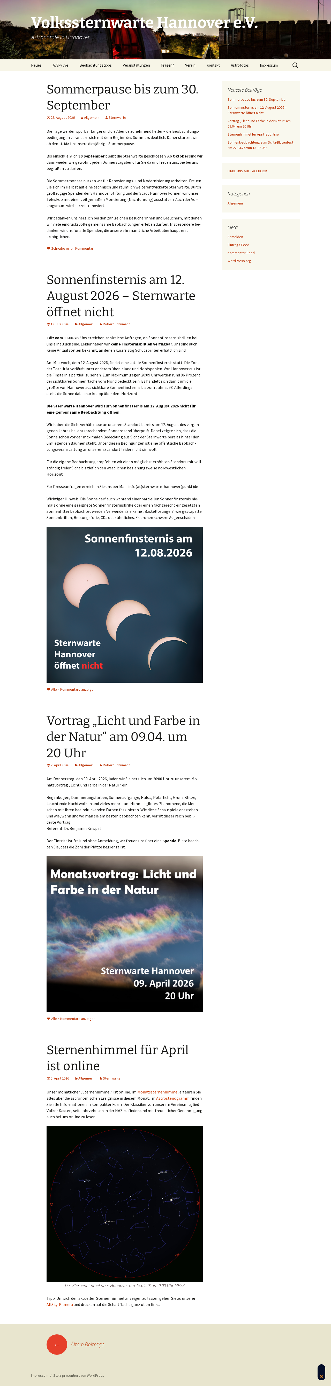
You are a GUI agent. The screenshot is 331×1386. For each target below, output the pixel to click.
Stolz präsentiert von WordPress (78, 1375)
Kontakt (213, 65)
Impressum (269, 65)
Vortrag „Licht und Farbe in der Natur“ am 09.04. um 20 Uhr (123, 737)
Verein (190, 65)
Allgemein (91, 117)
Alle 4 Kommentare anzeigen (73, 689)
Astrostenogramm (173, 1098)
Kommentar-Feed (241, 252)
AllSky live (60, 65)
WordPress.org (239, 260)
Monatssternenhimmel (158, 1091)
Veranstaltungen (136, 65)
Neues (36, 65)
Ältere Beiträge (79, 1344)
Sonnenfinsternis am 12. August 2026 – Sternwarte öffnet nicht (121, 296)
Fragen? (167, 65)
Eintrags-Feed (238, 244)
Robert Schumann (116, 324)
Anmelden (235, 236)
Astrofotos (240, 65)
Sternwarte (117, 117)
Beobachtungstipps (95, 65)
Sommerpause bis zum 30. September (257, 99)
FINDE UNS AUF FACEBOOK (247, 171)
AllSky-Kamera (60, 1304)
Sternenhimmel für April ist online (253, 134)
